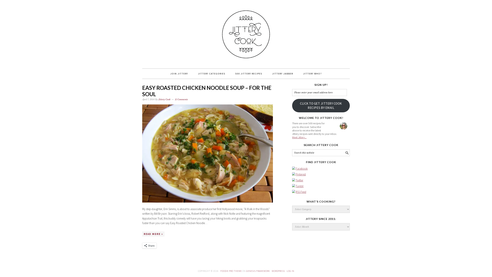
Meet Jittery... (299, 137)
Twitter (299, 180)
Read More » (153, 234)
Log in (290, 270)
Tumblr (300, 186)
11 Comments (181, 99)
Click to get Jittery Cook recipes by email (321, 105)
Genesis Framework (258, 270)
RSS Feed (301, 192)
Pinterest (301, 174)
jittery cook (246, 32)
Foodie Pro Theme (231, 270)
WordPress (278, 270)
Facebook (302, 168)
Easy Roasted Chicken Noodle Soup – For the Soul (206, 91)
